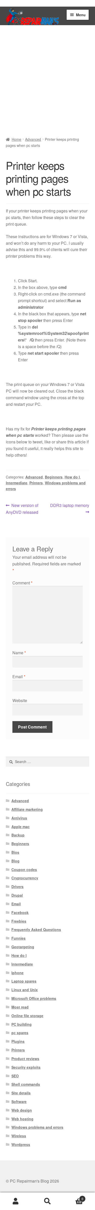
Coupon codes (24, 869)
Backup (18, 834)
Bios (15, 852)
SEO (15, 1075)
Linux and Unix (24, 989)
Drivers (17, 886)
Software (19, 1101)
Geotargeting (22, 946)
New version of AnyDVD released (22, 508)
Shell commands (25, 1084)
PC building (21, 1024)
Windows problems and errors (37, 1127)
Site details (21, 1092)
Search (47, 1201)
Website (19, 700)
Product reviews (25, 1058)
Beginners (54, 476)
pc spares (19, 1032)
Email (18, 676)
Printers (36, 482)
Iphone (17, 972)
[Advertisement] (47, 82)
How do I (72, 476)
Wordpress (20, 1144)
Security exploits (26, 1067)
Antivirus (19, 817)
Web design (21, 1110)
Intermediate (16, 482)
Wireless (18, 1135)
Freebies (18, 921)
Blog (15, 860)
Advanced (33, 139)
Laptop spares (23, 981)
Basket (73, 1197)
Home (16, 139)
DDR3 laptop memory (69, 508)
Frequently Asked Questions (36, 929)
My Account (16, 1201)
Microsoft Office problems (33, 998)
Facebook (20, 912)
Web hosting (22, 1118)
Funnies (18, 938)
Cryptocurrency (24, 877)
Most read (20, 1007)
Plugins (18, 1041)
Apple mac (20, 826)
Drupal (17, 895)
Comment (22, 583)
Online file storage (27, 1015)
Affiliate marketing (27, 809)
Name (19, 653)
